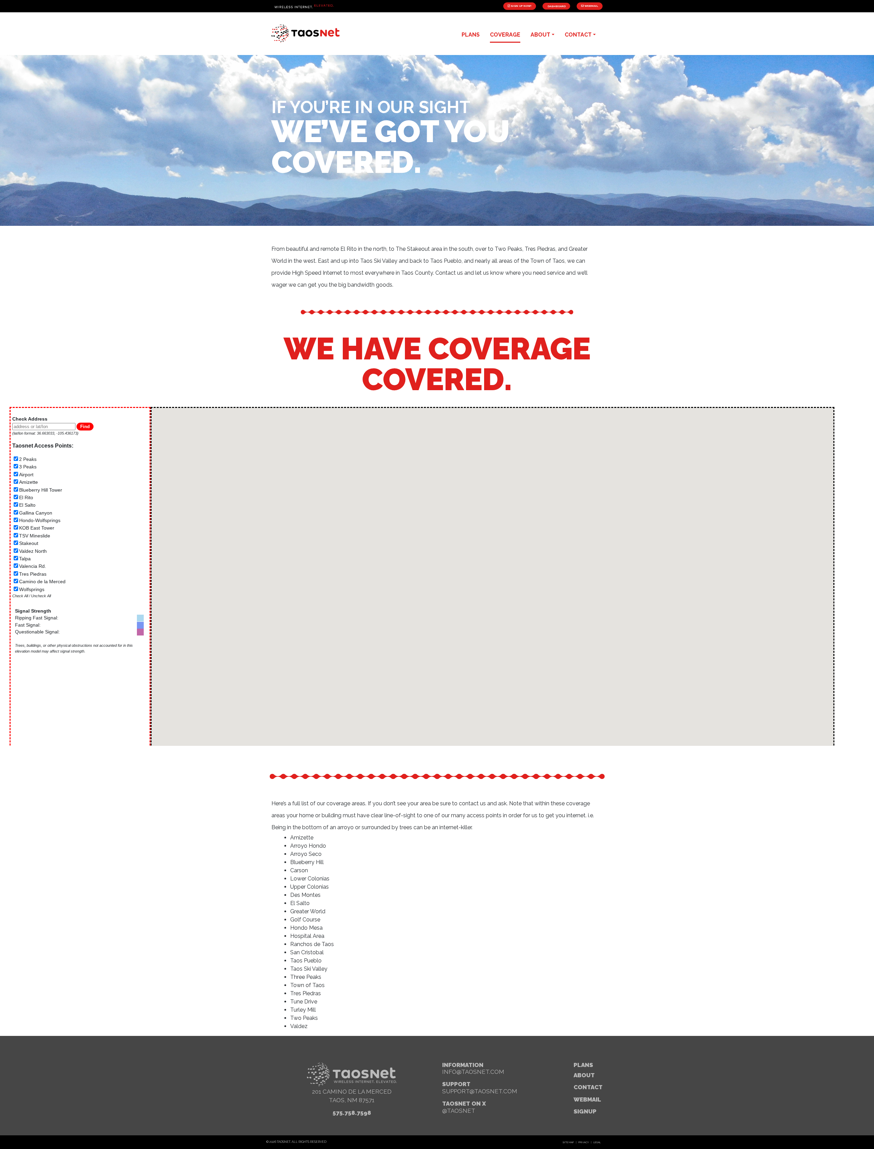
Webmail (591, 6)
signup (585, 1111)
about (540, 34)
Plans (583, 1065)
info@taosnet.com (473, 1071)
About (584, 1075)
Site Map (568, 1142)
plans (471, 34)
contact (578, 34)
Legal (597, 1142)
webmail (587, 1099)
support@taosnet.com (479, 1091)
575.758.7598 (352, 1112)
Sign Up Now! (521, 6)
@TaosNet (458, 1110)
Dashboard (556, 6)
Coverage (505, 34)
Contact (588, 1087)
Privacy (583, 1142)
